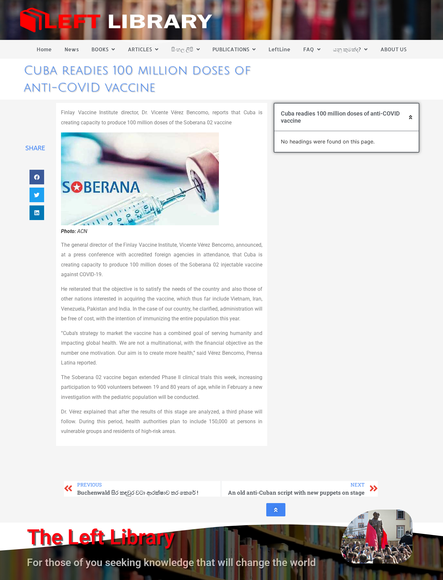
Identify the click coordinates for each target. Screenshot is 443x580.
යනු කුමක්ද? (347, 49)
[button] (37, 177)
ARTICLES (140, 49)
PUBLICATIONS (230, 49)
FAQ (308, 49)
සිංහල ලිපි (182, 49)
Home (44, 49)
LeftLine (279, 49)
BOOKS (99, 49)
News (72, 49)
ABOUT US (393, 49)
